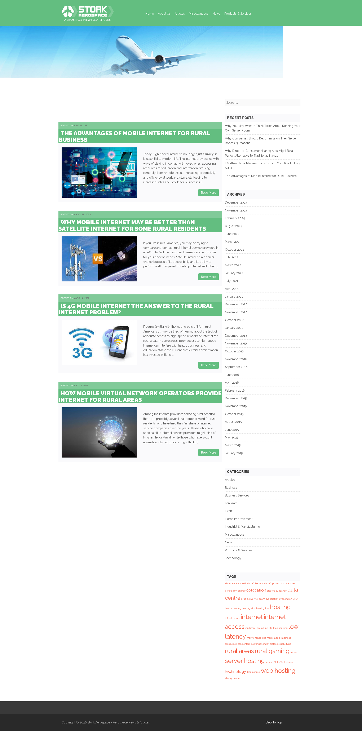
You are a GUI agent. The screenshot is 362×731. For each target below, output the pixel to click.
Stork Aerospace (99, 722)
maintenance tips (256, 638)
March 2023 (233, 241)
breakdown (231, 590)
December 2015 (236, 398)
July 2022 (231, 257)
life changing (280, 628)
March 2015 (232, 445)
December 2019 (236, 335)
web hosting (278, 670)
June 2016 (232, 374)
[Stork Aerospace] (88, 12)
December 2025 (236, 202)
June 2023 (232, 234)
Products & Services (238, 13)
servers (269, 662)
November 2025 (236, 210)
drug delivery (248, 599)
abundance (231, 583)
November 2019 (236, 343)
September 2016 (236, 367)
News (216, 13)
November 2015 (236, 406)
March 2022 (233, 265)
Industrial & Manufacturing (242, 526)
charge (242, 590)
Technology (233, 558)
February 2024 (235, 218)
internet (252, 616)
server (293, 652)
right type (285, 644)
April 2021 (232, 288)
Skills (276, 662)
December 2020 (236, 304)
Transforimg (253, 672)
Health (229, 511)
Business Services (237, 495)
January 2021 (234, 296)
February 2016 (235, 390)
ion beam (250, 628)
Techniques (286, 662)
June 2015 (232, 429)
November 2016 (236, 359)
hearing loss (262, 608)
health (228, 608)
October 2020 (234, 320)
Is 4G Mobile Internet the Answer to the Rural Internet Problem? (135, 309)
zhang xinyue (232, 678)
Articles (180, 13)
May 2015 (231, 437)
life (270, 628)
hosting (280, 607)
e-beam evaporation (267, 599)
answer (291, 583)
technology (235, 671)
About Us (164, 13)
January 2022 (234, 273)
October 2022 (234, 249)
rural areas (239, 651)
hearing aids (248, 608)
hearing (237, 608)
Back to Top (274, 722)
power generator (260, 644)
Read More (208, 192)
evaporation (285, 599)
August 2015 (233, 421)
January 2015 (234, 453)
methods (286, 638)
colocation (256, 590)
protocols (274, 644)
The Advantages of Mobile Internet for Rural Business (134, 136)
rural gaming (272, 651)
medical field (274, 638)
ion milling (262, 628)
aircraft (242, 583)
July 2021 (231, 280)
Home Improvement (238, 519)
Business (231, 487)
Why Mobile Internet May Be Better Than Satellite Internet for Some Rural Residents (132, 225)
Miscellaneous (198, 13)
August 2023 (233, 226)
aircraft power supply (275, 583)
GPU (295, 599)
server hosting (245, 660)
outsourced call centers (237, 644)
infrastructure (232, 618)
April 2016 (232, 382)
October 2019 (234, 351)
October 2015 (234, 414)
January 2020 (234, 327)
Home (149, 13)
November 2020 (236, 312)
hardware (231, 503)
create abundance (277, 590)
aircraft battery (255, 583)
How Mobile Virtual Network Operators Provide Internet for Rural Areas (140, 396)
